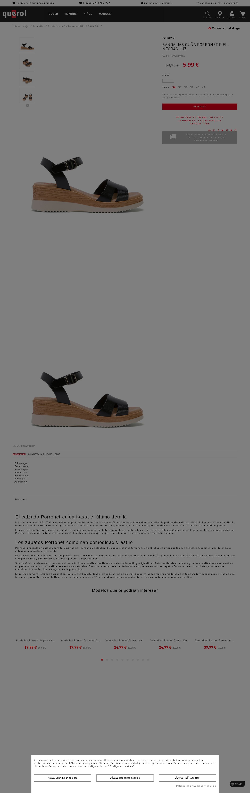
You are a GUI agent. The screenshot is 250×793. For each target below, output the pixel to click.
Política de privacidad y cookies (196, 786)
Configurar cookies (63, 778)
